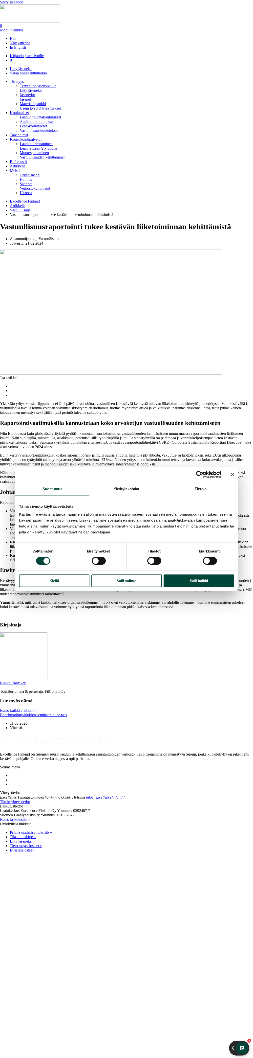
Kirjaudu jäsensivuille (27, 56)
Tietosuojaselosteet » (26, 846)
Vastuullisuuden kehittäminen (42, 157)
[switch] (99, 561)
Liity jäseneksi (21, 69)
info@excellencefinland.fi (106, 797)
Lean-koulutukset (33, 126)
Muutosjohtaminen (34, 153)
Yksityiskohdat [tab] (126, 489)
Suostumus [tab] (52, 489)
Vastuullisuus (20, 210)
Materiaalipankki (33, 104)
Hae (13, 38)
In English (18, 47)
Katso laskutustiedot (15, 819)
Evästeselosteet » (23, 850)
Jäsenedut (27, 95)
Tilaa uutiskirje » (23, 837)
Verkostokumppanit (35, 188)
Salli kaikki (199, 580)
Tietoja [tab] (201, 489)
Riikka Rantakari (13, 683)
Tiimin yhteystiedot (15, 802)
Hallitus (26, 179)
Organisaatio (30, 175)
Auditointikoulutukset (37, 121)
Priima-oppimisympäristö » (31, 832)
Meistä (15, 170)
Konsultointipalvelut (26, 139)
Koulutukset (19, 113)
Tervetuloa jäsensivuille (38, 86)
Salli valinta (126, 580)
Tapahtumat (19, 135)
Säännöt (26, 184)
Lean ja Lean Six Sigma (38, 148)
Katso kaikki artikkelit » (18, 710)
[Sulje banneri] (232, 474)
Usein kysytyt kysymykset (40, 108)
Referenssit (18, 162)
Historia (26, 193)
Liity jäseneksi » (22, 841)
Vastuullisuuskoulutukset (39, 130)
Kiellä (54, 580)
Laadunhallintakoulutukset (40, 117)
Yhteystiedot (20, 43)
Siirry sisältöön (11, 2)
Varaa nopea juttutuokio (28, 73)
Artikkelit (17, 166)
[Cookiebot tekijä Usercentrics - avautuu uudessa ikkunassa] (199, 474)
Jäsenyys (17, 81)
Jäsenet (25, 99)
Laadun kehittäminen (36, 144)
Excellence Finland (25, 201)
